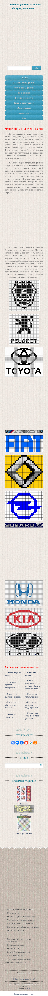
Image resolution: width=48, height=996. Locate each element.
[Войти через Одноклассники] (35, 743)
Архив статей (30, 979)
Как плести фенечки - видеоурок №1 (31, 705)
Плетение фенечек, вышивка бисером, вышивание (24, 6)
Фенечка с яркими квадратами (10, 685)
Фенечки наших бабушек (17, 962)
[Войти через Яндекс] (26, 743)
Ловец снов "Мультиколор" (32, 695)
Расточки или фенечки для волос (20, 909)
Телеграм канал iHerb (24, 993)
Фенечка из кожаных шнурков (19, 959)
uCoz (28, 988)
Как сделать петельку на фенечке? (20, 923)
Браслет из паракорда (15, 930)
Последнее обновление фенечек (10, 705)
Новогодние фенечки (15, 945)
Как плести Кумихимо (15, 955)
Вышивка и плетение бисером (13, 695)
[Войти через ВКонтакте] (17, 743)
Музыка (24, 815)
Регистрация (21, 973)
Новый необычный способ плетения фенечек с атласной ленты (33, 684)
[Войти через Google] (31, 743)
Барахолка (24, 804)
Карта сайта (19, 979)
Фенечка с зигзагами (10, 715)
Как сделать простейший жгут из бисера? (23, 927)
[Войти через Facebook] (22, 743)
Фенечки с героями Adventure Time (21, 916)
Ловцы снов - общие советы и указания (32, 716)
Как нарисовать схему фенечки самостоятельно (18, 940)
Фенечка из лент (13, 948)
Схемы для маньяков (24, 833)
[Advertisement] (24, 38)
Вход (29, 973)
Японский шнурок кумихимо (18, 952)
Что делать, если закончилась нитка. (21, 920)
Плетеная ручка (13, 913)
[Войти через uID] (13, 743)
